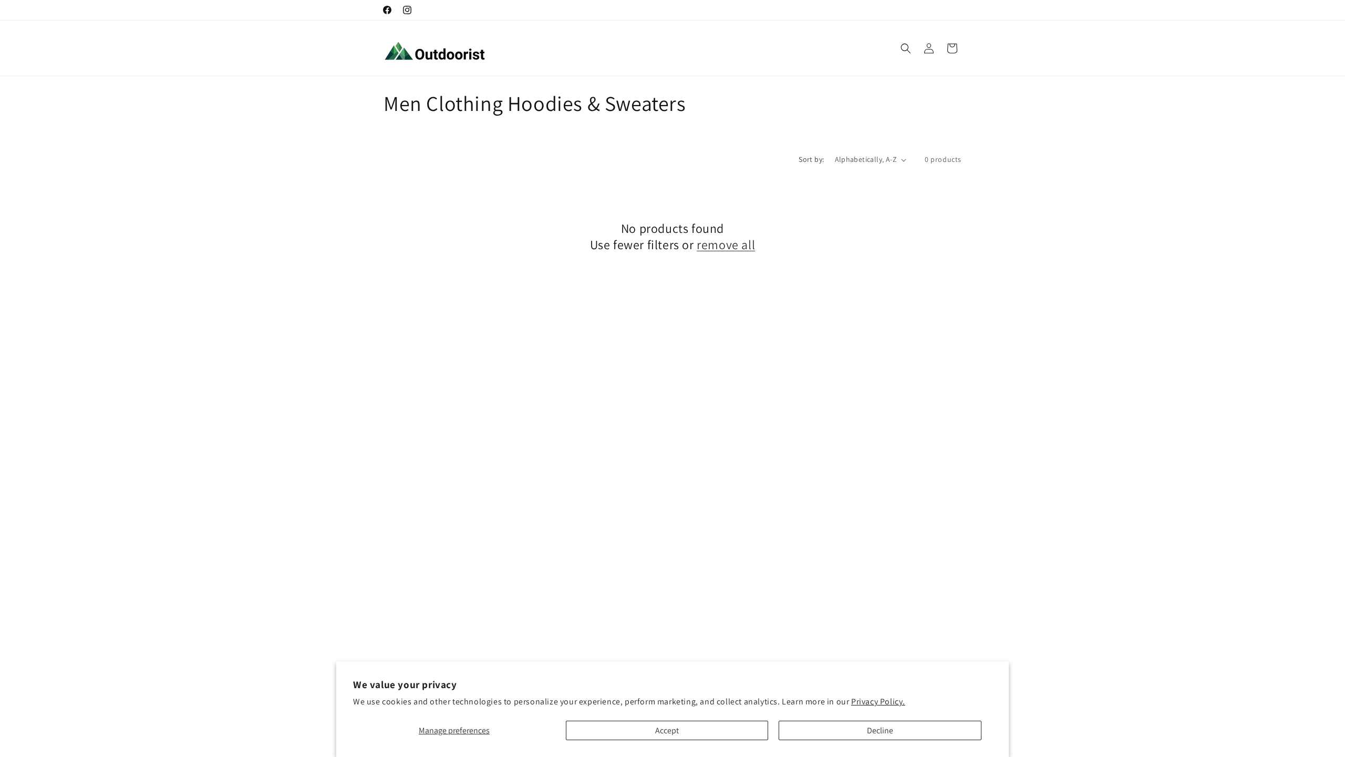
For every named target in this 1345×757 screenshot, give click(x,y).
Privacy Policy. (878, 701)
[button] (905, 48)
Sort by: (811, 159)
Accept (667, 730)
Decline (880, 730)
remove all (726, 245)
